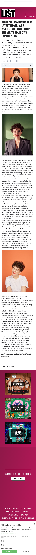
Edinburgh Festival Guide (9, 518)
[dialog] (18, 538)
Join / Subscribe (30, 16)
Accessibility (26, 512)
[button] (18, 533)
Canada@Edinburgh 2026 (26, 518)
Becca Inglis (29, 65)
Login (28, 14)
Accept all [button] (9, 551)
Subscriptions (16, 512)
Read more (11, 531)
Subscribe (17, 478)
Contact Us (15, 509)
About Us (7, 509)
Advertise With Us (26, 509)
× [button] (34, 524)
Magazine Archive (13, 515)
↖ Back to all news (7, 366)
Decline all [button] (26, 551)
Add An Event (24, 515)
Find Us (8, 512)
